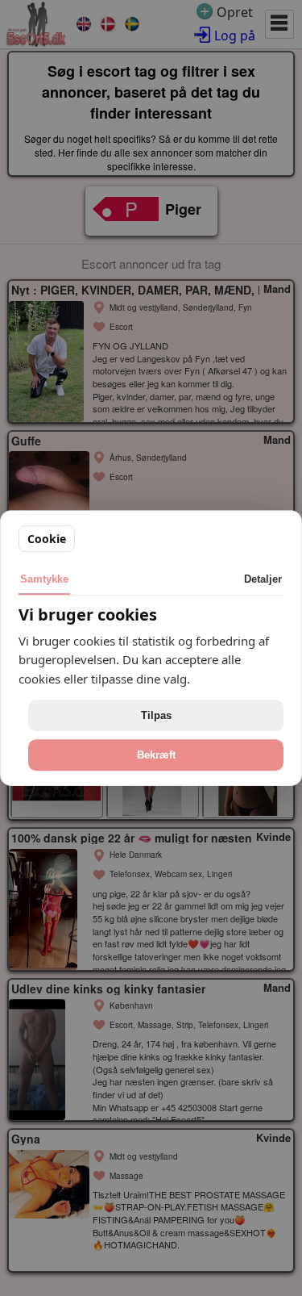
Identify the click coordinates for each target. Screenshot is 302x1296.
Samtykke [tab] (44, 579)
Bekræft (156, 755)
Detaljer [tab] (263, 579)
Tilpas (156, 715)
